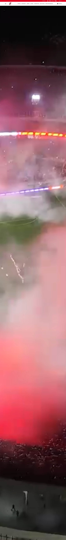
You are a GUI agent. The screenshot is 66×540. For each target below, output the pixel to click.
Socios (19, 3)
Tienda (28, 3)
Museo (31, 3)
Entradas (23, 3)
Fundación (36, 3)
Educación (42, 3)
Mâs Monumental (49, 3)
